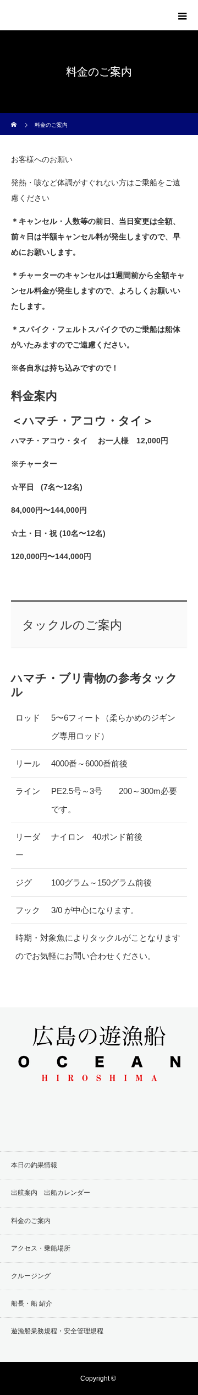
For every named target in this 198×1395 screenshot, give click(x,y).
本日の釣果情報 (34, 1165)
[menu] (182, 15)
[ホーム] (14, 117)
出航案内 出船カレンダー (50, 1193)
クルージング (31, 1276)
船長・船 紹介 (31, 1303)
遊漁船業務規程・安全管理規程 (57, 1331)
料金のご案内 (31, 1221)
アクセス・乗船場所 (40, 1248)
